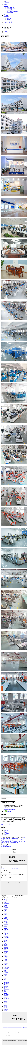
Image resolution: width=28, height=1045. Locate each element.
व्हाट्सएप (9, 811)
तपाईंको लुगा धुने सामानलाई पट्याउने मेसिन (15, 840)
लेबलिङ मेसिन (10, 12)
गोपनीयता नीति (14, 838)
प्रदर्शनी (8, 19)
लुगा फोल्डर (3, 840)
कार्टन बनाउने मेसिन (11, 8)
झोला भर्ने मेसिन (10, 10)
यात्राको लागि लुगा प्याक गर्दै (12, 842)
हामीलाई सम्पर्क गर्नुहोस (8, 22)
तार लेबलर (14, 841)
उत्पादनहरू (6, 6)
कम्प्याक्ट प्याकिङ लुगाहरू (6, 841)
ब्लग (4, 14)
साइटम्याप (8, 838)
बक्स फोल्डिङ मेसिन (11, 7)
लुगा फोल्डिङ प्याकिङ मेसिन (12, 11)
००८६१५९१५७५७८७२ (6, 846)
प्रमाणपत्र (9, 18)
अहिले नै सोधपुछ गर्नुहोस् (6, 824)
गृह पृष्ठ (5, 4)
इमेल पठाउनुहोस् (4, 845)
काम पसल (6, 15)
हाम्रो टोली (9, 21)
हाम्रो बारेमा (6, 16)
